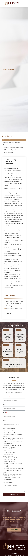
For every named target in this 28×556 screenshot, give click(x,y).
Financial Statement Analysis (11, 432)
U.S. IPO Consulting (8, 443)
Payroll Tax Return (8, 454)
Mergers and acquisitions (10, 447)
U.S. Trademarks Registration (10, 149)
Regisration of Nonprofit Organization (12, 142)
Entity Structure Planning (10, 431)
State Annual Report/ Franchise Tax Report (13, 147)
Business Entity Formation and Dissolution (13, 139)
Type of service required (9, 428)
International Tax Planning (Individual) (13, 441)
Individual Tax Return (9, 456)
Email (4, 412)
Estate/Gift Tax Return (9, 461)
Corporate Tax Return (9, 449)
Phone (4, 420)
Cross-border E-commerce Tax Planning (13, 438)
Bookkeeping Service (8, 152)
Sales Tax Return (8, 450)
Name (4, 404)
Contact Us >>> (14, 529)
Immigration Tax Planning (10, 440)
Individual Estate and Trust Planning (12, 445)
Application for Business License (10, 144)
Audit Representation (9, 452)
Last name (6, 396)
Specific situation (7, 482)
